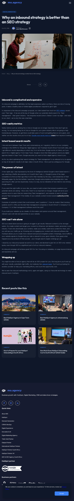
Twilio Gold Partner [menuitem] (7, 439)
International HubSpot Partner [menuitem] (11, 446)
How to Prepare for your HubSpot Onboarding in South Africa (16, 352)
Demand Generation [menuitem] (8, 421)
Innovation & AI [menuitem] (6, 432)
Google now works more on (44, 135)
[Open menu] (70, 3)
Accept (62, 493)
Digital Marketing (9, 12)
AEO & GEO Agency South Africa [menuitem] (12, 457)
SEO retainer (60, 110)
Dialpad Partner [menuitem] (6, 442)
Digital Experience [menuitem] (7, 428)
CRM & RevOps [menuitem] (7, 424)
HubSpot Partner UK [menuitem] (8, 453)
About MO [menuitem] (5, 414)
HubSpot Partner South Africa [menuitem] (11, 450)
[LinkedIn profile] (30, 28)
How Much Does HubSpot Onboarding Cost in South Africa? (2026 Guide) (53, 352)
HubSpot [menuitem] (4, 417)
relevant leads (47, 264)
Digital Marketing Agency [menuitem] (9, 435)
